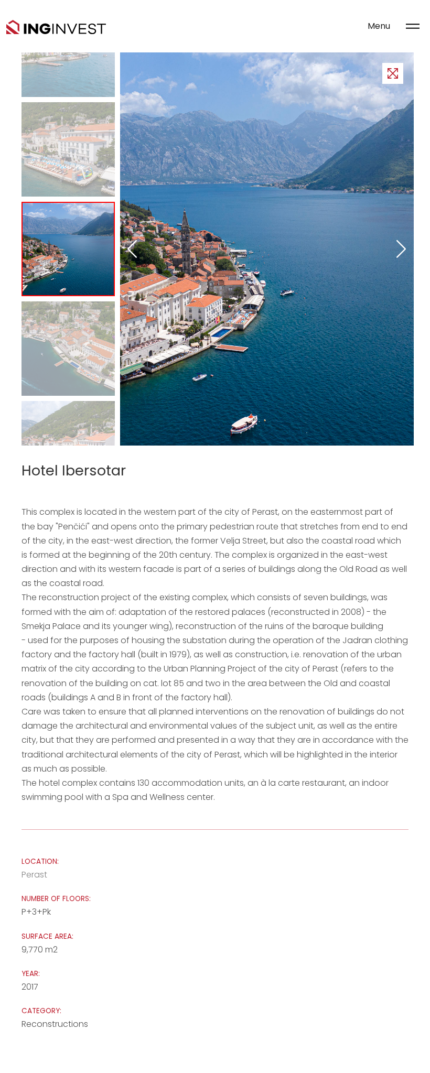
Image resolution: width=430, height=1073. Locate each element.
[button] (401, 249)
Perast (34, 875)
